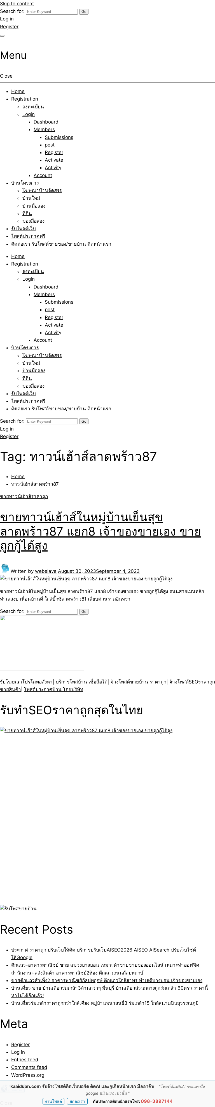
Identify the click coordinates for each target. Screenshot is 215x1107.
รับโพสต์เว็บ (23, 228)
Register (9, 26)
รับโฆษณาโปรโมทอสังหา (26, 682)
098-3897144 (157, 1101)
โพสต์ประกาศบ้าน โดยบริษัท (53, 689)
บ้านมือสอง (33, 206)
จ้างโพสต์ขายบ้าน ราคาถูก (138, 682)
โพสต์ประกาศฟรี (28, 236)
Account (43, 175)
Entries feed (24, 1059)
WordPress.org (27, 1075)
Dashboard (46, 122)
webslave (46, 571)
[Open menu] (2, 36)
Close (6, 76)
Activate (54, 160)
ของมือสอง (33, 221)
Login (28, 114)
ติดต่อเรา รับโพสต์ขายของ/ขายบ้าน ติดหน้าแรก (61, 244)
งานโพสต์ (53, 1101)
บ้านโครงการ (25, 183)
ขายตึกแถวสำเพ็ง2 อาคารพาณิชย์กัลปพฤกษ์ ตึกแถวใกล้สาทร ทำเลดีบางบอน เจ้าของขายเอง (106, 980)
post (50, 145)
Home (18, 91)
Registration (24, 99)
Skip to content (17, 3)
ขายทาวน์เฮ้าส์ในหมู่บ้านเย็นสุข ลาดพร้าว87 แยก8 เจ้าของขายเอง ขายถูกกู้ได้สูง (100, 531)
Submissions (59, 137)
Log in (7, 19)
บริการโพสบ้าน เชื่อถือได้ (82, 682)
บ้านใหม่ (31, 198)
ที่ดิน (27, 213)
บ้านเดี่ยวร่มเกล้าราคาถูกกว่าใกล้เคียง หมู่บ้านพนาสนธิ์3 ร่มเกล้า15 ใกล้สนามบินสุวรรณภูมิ (104, 1003)
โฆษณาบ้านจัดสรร (42, 190)
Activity (53, 167)
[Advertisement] (35, 818)
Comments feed (29, 1067)
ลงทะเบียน (33, 107)
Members (44, 129)
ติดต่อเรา (77, 1101)
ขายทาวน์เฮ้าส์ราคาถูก (24, 496)
